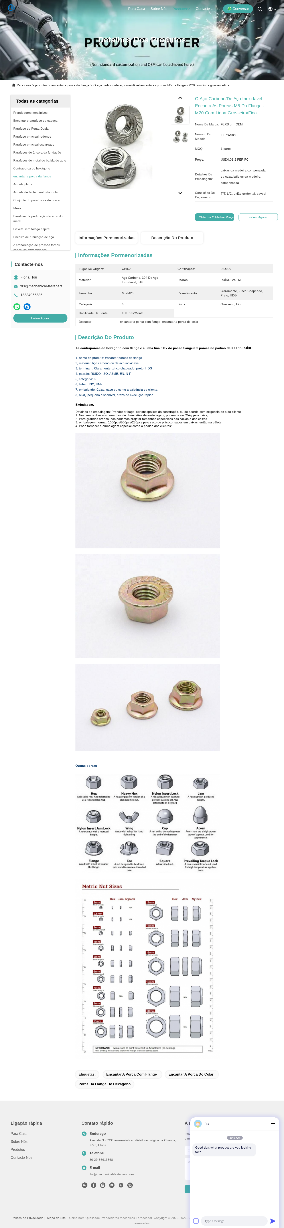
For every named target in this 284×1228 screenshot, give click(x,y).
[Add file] (196, 1221)
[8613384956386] (121, 1186)
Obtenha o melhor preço (216, 217)
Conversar (241, 9)
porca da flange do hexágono (105, 1084)
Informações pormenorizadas (106, 238)
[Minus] (273, 1123)
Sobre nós (158, 9)
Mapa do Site (56, 1218)
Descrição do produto (172, 238)
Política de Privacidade (27, 1218)
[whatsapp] (17, 307)
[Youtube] (112, 1186)
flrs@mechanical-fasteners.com (45, 286)
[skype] (27, 307)
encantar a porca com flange (131, 1074)
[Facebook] (94, 1186)
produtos (180, 9)
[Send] (272, 1221)
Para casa (136, 9)
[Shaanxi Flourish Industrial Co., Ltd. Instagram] (103, 1186)
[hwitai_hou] (130, 1186)
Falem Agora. (40, 318)
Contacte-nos (206, 9)
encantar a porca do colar (190, 1074)
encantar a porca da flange (70, 85)
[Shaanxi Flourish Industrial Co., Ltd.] (11, 8)
